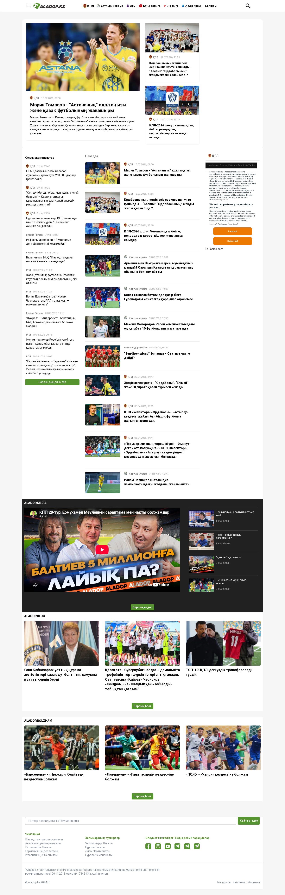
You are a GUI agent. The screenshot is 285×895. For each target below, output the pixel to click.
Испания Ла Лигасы (38, 847)
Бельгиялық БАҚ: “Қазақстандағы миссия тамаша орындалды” (49, 259)
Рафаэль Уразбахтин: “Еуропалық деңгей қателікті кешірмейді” (48, 241)
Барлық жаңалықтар (52, 382)
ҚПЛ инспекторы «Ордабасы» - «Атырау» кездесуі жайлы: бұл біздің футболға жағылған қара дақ (156, 416)
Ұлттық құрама (112, 6)
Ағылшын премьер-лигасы (43, 843)
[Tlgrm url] (187, 846)
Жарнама (254, 882)
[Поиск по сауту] (248, 5)
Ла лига (173, 6)
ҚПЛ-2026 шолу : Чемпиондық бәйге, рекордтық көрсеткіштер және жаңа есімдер (153, 236)
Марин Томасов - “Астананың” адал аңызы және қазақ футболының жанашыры (78, 107)
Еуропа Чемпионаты (98, 855)
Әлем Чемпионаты (97, 851)
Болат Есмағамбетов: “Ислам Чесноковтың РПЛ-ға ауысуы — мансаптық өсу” (47, 300)
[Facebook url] (148, 846)
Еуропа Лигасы (95, 847)
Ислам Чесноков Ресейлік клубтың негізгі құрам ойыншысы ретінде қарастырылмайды (50, 343)
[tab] (214, 156)
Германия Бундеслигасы (41, 851)
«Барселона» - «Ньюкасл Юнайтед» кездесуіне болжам (54, 776)
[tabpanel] (233, 205)
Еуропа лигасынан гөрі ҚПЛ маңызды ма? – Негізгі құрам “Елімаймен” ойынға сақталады (51, 222)
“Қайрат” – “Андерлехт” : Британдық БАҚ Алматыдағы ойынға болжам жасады (51, 322)
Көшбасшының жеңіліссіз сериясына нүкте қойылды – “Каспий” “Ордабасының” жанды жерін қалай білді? (159, 204)
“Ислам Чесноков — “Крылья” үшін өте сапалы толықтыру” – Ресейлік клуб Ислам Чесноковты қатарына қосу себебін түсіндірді (52, 367)
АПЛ (133, 6)
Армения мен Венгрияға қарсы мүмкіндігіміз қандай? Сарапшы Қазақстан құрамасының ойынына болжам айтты (158, 267)
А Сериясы (193, 6)
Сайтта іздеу (249, 820)
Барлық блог (142, 706)
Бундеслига (152, 6)
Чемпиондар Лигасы (99, 843)
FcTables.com (214, 248)
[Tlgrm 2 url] (197, 846)
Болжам (211, 6)
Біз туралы (224, 882)
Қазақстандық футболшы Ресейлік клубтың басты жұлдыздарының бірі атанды (51, 279)
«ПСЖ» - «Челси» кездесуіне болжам (217, 774)
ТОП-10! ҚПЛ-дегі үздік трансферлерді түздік (219, 672)
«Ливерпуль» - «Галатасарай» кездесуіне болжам (139, 776)
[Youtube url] (168, 846)
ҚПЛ (90, 6)
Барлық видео (142, 607)
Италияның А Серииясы (41, 855)
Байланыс (239, 882)
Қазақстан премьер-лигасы (44, 839)
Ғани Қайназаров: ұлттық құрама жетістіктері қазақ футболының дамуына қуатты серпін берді (60, 674)
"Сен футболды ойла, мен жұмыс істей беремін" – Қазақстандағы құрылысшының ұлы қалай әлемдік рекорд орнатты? (52, 198)
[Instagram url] (158, 846)
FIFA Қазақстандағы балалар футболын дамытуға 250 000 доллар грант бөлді (51, 175)
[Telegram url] (177, 846)
